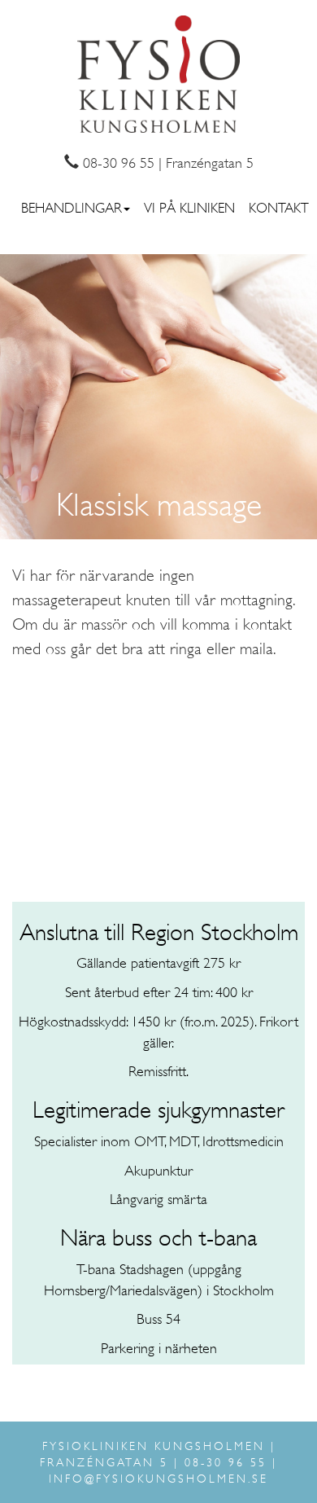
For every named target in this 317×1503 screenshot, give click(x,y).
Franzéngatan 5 (210, 163)
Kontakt (279, 208)
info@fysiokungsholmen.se (158, 1478)
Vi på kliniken (189, 208)
